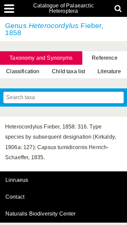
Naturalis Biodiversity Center (40, 214)
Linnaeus (16, 180)
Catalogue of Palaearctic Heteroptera (63, 8)
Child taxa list (68, 71)
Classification (22, 71)
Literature (109, 71)
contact (14, 197)
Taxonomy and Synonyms (40, 58)
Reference (104, 58)
